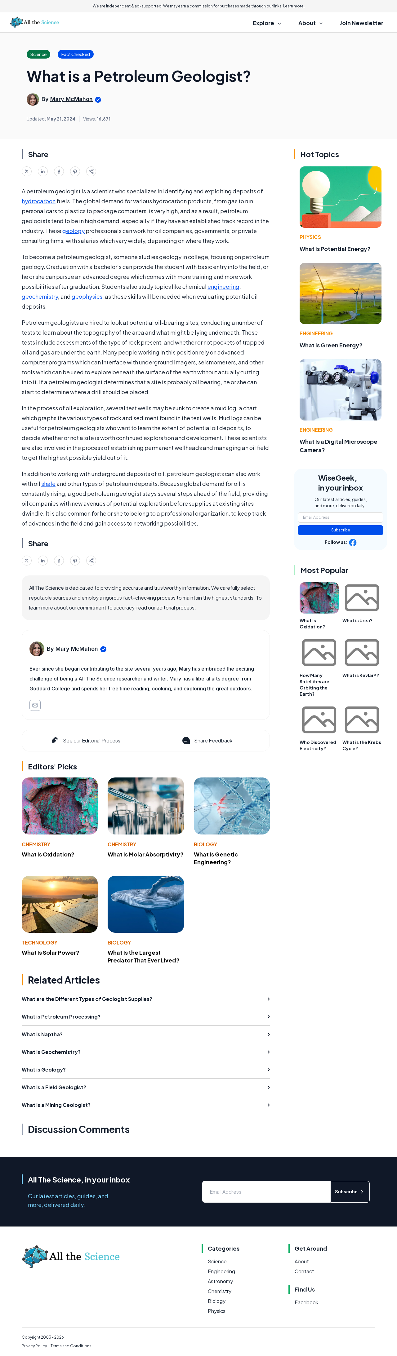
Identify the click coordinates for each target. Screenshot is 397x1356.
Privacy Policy (34, 1346)
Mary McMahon (71, 99)
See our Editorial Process (91, 740)
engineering (223, 286)
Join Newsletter (361, 22)
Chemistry (36, 844)
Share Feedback (213, 740)
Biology (205, 844)
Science (217, 1261)
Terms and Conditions (71, 1346)
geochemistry (40, 296)
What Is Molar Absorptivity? (146, 854)
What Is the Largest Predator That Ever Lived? (144, 956)
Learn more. (294, 6)
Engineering (316, 333)
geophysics (87, 296)
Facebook (306, 1302)
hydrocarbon (39, 201)
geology (73, 230)
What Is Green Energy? (331, 345)
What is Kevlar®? (360, 675)
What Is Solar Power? (50, 952)
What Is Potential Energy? (335, 248)
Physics (310, 237)
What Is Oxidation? (48, 854)
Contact (304, 1271)
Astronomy (220, 1281)
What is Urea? (357, 620)
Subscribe (340, 530)
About (302, 1261)
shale (48, 483)
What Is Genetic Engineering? (216, 858)
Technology (39, 942)
